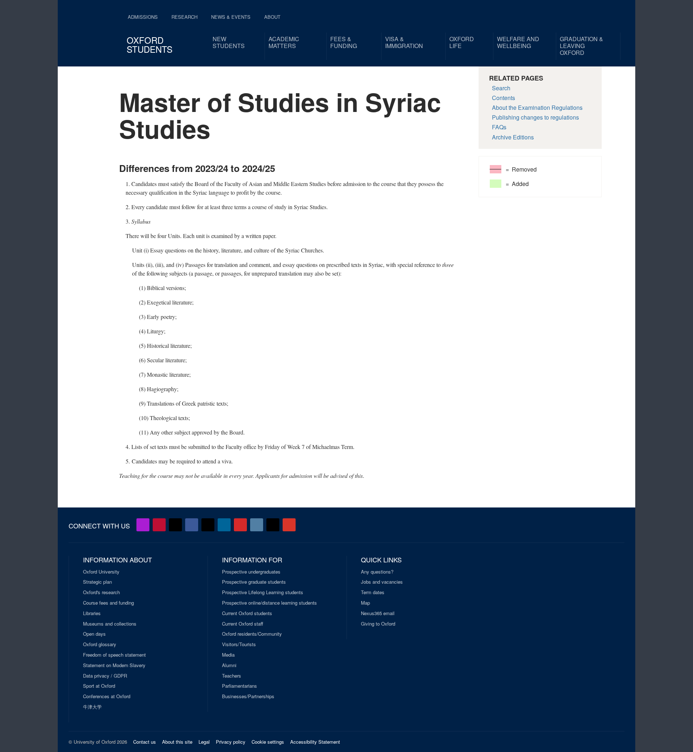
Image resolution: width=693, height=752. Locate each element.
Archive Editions (513, 137)
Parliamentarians (239, 686)
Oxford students (150, 44)
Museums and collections (109, 624)
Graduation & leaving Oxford (581, 46)
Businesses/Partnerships (248, 696)
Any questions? (377, 572)
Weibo (240, 524)
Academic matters (284, 42)
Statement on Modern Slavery (114, 665)
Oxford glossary (99, 644)
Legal (204, 741)
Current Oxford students (247, 613)
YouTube (159, 524)
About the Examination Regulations (537, 107)
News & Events (230, 16)
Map (365, 603)
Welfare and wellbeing (518, 42)
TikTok (207, 524)
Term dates (372, 592)
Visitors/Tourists (239, 644)
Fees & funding (343, 42)
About (272, 16)
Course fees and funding (108, 603)
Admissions (143, 16)
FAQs (499, 127)
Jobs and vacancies (382, 582)
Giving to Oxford (378, 624)
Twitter (175, 524)
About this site (177, 741)
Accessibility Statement (315, 741)
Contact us (144, 741)
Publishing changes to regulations (535, 117)
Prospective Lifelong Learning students (262, 592)
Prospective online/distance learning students (269, 603)
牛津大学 (92, 707)
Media (228, 655)
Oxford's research (101, 592)
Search (501, 88)
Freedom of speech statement (114, 655)
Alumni (229, 665)
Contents (503, 98)
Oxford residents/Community (252, 634)
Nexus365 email (378, 613)
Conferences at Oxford (106, 696)
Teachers (231, 676)
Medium (272, 524)
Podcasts (142, 524)
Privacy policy (230, 741)
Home (92, 29)
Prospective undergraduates (251, 572)
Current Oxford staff (242, 624)
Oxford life (461, 42)
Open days (94, 634)
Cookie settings (268, 741)
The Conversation (289, 524)
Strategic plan (97, 582)
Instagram (256, 524)
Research (184, 16)
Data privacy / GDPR (105, 676)
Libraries (92, 613)
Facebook (191, 524)
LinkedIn (224, 524)
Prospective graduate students (254, 582)
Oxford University (101, 572)
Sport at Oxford (99, 686)
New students (229, 42)
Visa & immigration (404, 42)
